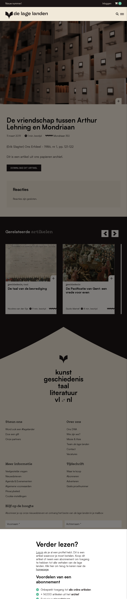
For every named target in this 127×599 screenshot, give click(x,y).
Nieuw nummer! (13, 3)
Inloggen (107, 3)
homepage (42, 569)
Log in (39, 552)
